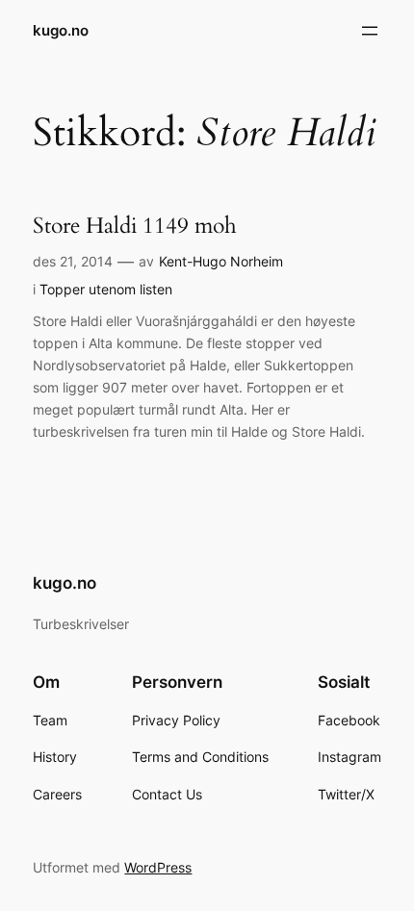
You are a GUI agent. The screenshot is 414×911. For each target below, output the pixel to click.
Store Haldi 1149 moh (135, 226)
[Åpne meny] (369, 30)
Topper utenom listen (105, 289)
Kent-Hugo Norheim (221, 261)
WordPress (158, 867)
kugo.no (61, 30)
